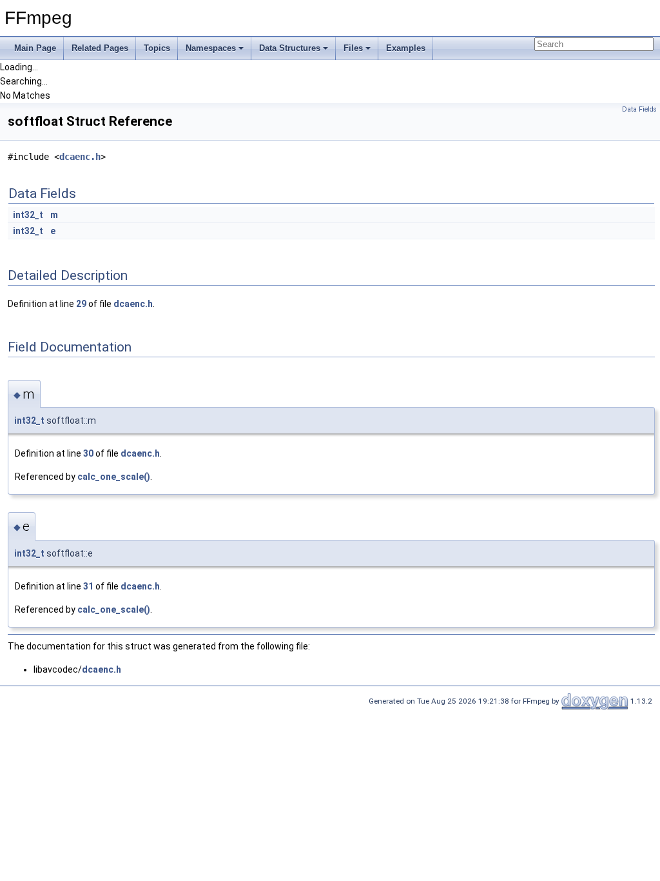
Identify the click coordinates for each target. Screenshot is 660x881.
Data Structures (289, 48)
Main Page (35, 48)
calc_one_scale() (113, 476)
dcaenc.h (80, 157)
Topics (157, 48)
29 (81, 304)
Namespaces (211, 48)
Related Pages (100, 48)
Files (353, 48)
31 (88, 586)
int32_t (28, 215)
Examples (405, 48)
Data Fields (639, 109)
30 (88, 453)
